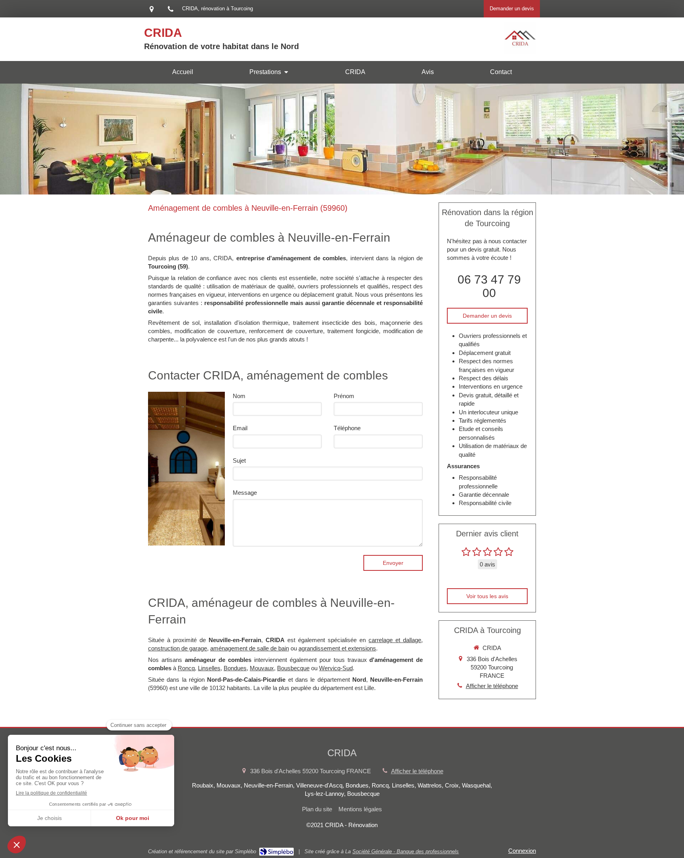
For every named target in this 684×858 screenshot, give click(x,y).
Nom (239, 396)
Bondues (235, 668)
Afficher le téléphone (492, 686)
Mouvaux (262, 668)
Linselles (209, 668)
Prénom (344, 396)
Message (245, 492)
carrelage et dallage (395, 640)
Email (240, 428)
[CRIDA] (520, 51)
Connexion (522, 850)
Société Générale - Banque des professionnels (405, 851)
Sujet (239, 460)
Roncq (186, 668)
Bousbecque (293, 668)
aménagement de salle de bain (249, 648)
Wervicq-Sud (336, 668)
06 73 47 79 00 (489, 286)
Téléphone (347, 428)
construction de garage (177, 648)
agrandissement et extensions (337, 648)
